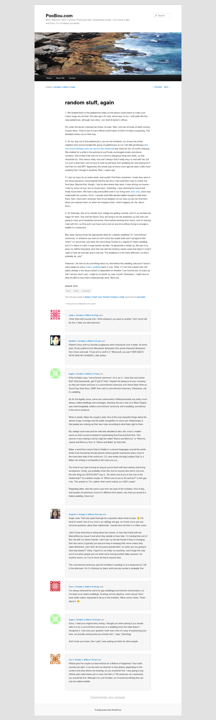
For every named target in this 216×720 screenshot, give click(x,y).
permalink (141, 297)
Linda (71, 315)
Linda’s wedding (93, 266)
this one (135, 191)
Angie (71, 373)
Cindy (72, 87)
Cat (70, 659)
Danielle (72, 341)
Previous (157, 87)
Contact (72, 78)
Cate (100, 297)
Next (167, 87)
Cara (71, 586)
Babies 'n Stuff (91, 297)
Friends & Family (110, 297)
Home (48, 78)
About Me (60, 78)
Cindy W (72, 514)
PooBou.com (59, 15)
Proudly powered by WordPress (108, 710)
